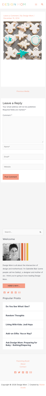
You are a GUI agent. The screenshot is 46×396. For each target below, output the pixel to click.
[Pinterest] (16, 292)
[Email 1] (31, 372)
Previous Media (23, 91)
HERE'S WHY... (14, 286)
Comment (7, 115)
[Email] (19, 292)
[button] (42, 4)
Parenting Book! (23, 361)
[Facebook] (4, 292)
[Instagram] (12, 292)
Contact (23, 367)
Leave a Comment (11, 16)
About (23, 364)
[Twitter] (8, 292)
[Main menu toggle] (36, 4)
